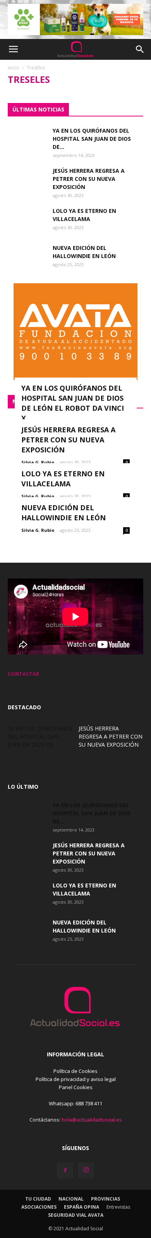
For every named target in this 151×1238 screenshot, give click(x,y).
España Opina (81, 1207)
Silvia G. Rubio (37, 462)
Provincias (105, 1199)
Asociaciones (39, 1207)
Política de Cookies (75, 1071)
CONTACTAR (23, 673)
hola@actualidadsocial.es (92, 1119)
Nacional (71, 1199)
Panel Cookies (76, 1087)
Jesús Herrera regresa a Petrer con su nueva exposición (89, 179)
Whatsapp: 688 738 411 (75, 1103)
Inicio (13, 67)
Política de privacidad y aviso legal (76, 1079)
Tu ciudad (38, 1199)
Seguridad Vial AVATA (75, 1215)
